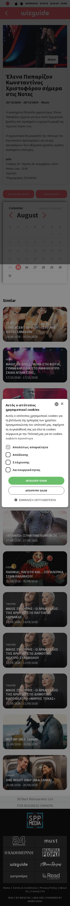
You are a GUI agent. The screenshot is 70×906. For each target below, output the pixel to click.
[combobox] (57, 404)
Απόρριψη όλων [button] (36, 490)
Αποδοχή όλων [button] (36, 480)
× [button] (61, 403)
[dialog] (35, 453)
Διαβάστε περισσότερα (19, 438)
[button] (35, 500)
